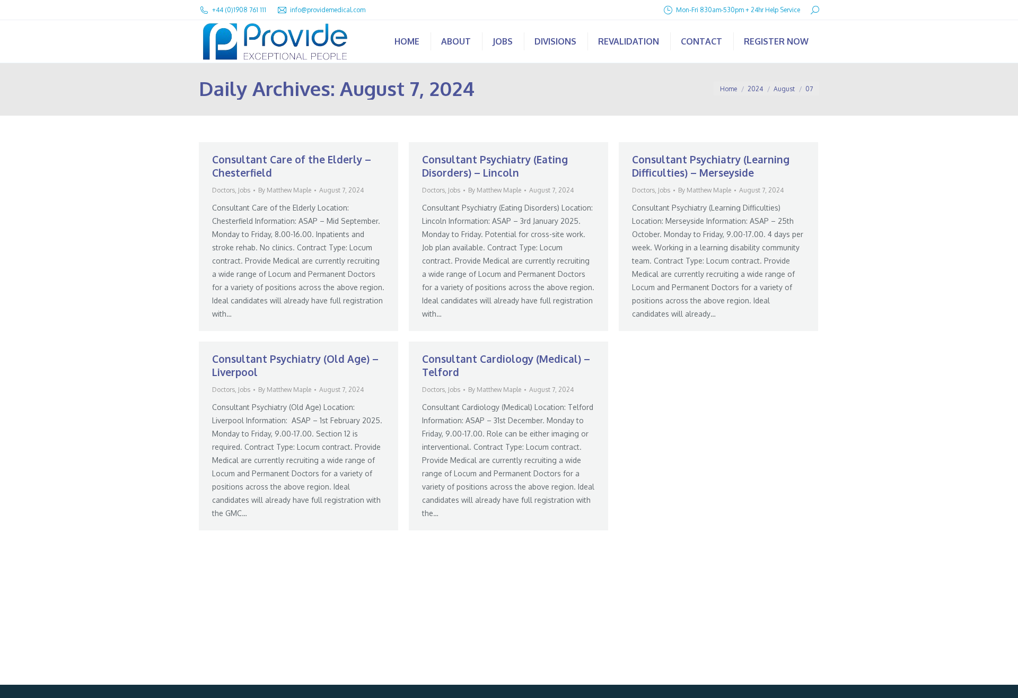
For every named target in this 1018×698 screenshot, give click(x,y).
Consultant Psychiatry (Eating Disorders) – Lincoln (495, 166)
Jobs (244, 190)
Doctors (223, 190)
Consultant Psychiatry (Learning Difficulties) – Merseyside (710, 166)
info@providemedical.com (327, 10)
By (284, 190)
